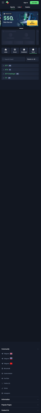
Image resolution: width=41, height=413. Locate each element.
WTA (6, 70)
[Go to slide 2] (18, 28)
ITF (6, 78)
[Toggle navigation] (3, 2)
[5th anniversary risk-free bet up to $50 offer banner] (20, 19)
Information (6, 399)
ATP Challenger (10, 74)
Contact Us (5, 410)
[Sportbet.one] (7, 2)
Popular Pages (7, 405)
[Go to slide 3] (21, 28)
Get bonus (32, 22)
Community (5, 349)
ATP (6, 65)
